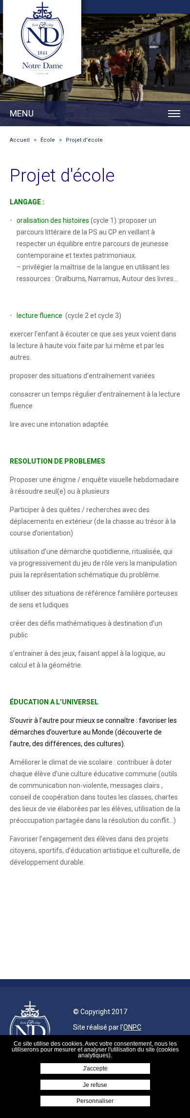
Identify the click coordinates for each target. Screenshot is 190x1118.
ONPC (132, 1027)
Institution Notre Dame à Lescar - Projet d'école (44, 45)
